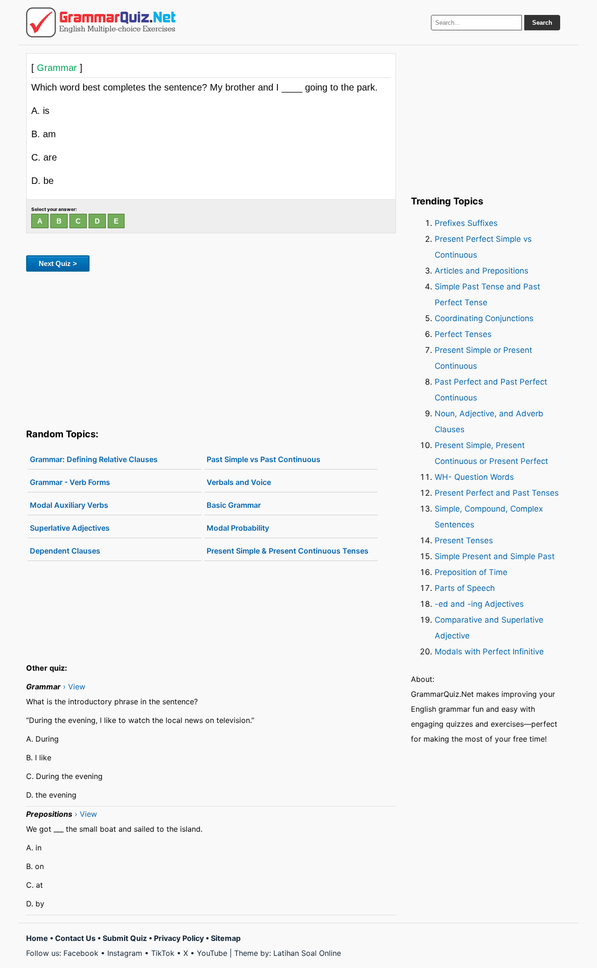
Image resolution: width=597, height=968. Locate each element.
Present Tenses (464, 540)
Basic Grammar (234, 505)
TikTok (162, 953)
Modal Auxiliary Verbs (69, 505)
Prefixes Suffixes (466, 223)
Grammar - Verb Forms (70, 482)
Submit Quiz (125, 938)
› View (74, 686)
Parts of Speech (465, 588)
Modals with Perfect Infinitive (489, 651)
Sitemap (226, 938)
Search (542, 22)
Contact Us (75, 938)
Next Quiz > (58, 263)
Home (37, 938)
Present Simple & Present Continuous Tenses (287, 550)
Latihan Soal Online (307, 953)
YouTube (212, 953)
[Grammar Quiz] (100, 22)
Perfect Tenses (463, 334)
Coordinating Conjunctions (484, 318)
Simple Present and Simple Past (495, 556)
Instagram (124, 953)
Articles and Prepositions (481, 270)
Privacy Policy (179, 938)
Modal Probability (238, 528)
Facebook (80, 953)
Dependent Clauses (65, 550)
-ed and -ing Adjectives (479, 604)
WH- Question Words (474, 477)
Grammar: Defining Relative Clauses (94, 459)
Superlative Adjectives (70, 528)
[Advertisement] (211, 348)
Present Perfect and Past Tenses (497, 493)
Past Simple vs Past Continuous (263, 459)
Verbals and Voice (239, 482)
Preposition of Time (471, 572)
